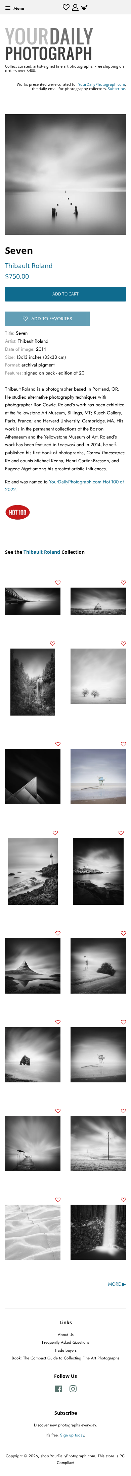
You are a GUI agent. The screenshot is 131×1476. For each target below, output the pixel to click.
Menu (18, 8)
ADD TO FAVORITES (51, 318)
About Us (66, 1334)
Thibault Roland (29, 265)
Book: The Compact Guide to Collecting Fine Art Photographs (65, 1358)
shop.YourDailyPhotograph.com (68, 1456)
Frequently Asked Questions (65, 1342)
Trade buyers (66, 1350)
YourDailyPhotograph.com (101, 84)
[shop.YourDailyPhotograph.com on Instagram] (73, 1390)
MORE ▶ (117, 1284)
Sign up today (72, 1435)
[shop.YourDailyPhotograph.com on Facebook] (58, 1390)
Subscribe (116, 88)
